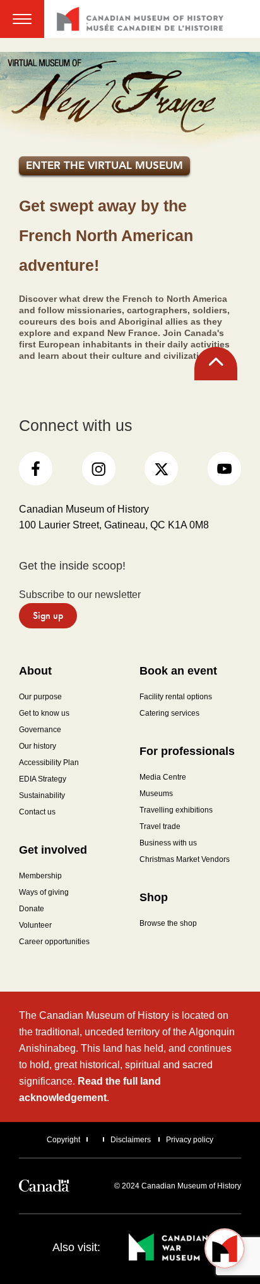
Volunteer (35, 925)
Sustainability (42, 795)
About (35, 670)
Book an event (178, 670)
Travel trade (159, 826)
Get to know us (44, 713)
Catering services (169, 713)
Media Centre (162, 777)
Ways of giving (44, 892)
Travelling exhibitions (176, 810)
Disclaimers (130, 1140)
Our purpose (40, 696)
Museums (156, 793)
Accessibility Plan (49, 762)
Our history (37, 746)
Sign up (48, 615)
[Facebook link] (35, 468)
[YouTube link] (224, 468)
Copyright (63, 1140)
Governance (40, 729)
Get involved (53, 850)
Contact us (37, 811)
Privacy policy (189, 1140)
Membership (40, 875)
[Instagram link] (98, 468)
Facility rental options (175, 696)
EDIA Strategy (42, 779)
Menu (22, 19)
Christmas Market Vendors (184, 859)
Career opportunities (54, 941)
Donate (31, 908)
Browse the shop (168, 923)
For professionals (187, 751)
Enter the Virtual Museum (104, 165)
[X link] (161, 468)
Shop (153, 897)
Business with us (168, 842)
